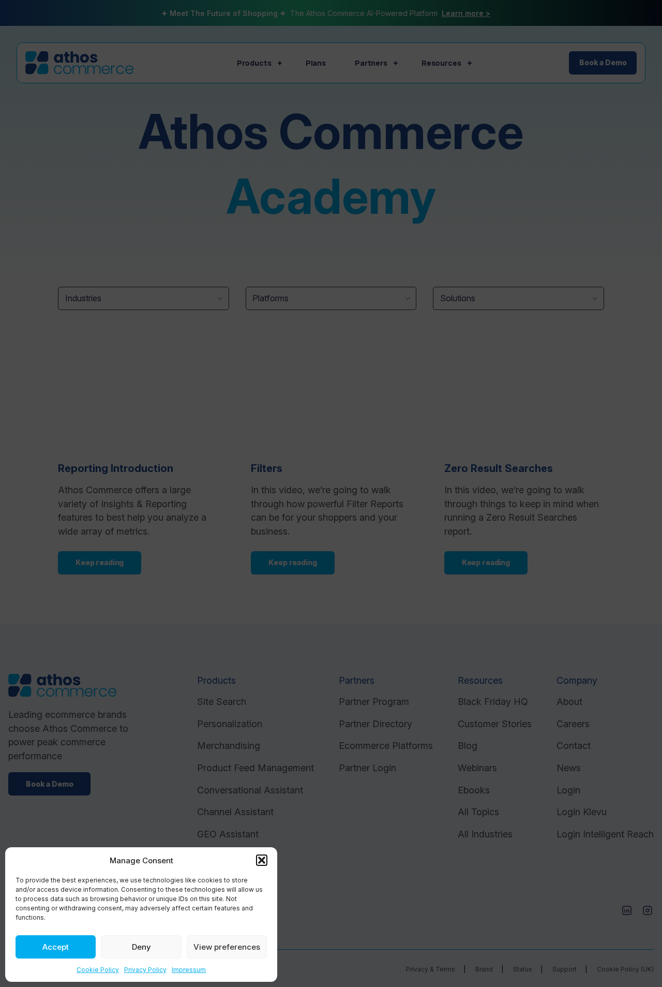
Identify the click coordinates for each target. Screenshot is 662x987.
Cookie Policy (98, 970)
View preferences (226, 947)
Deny (141, 947)
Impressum (189, 970)
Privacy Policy (145, 970)
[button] (262, 860)
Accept (55, 947)
